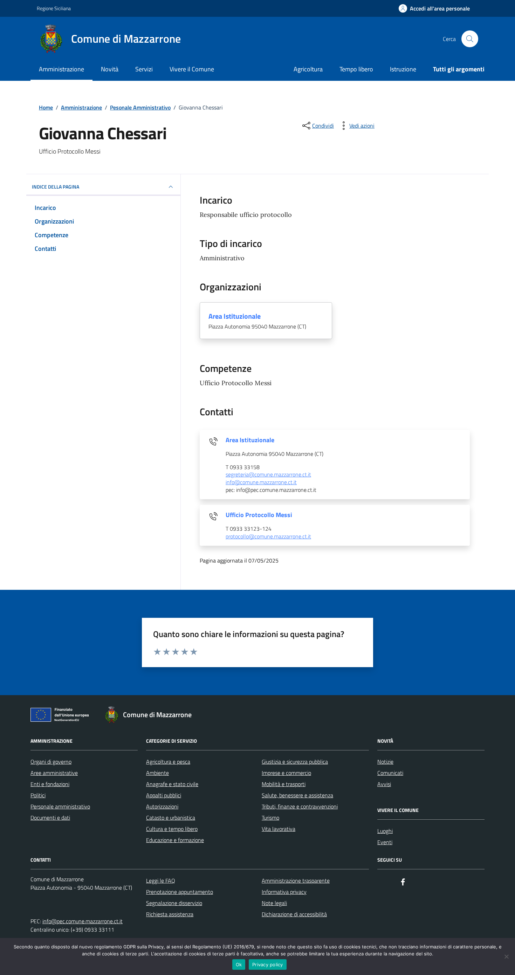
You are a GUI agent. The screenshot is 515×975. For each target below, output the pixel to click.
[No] (506, 956)
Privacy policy (267, 964)
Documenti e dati (50, 817)
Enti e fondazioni (49, 784)
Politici (38, 795)
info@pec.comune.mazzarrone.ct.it (82, 921)
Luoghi (385, 831)
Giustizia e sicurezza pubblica (295, 761)
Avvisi (384, 784)
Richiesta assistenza (169, 914)
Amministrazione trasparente (296, 880)
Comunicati (390, 773)
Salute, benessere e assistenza (297, 795)
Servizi (144, 69)
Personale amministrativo (60, 806)
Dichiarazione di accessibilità (294, 914)
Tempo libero (356, 69)
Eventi (384, 842)
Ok (239, 964)
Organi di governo (50, 761)
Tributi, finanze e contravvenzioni (300, 806)
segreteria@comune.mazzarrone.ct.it (268, 475)
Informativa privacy (284, 892)
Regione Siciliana (54, 8)
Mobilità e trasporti (283, 784)
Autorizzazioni (162, 806)
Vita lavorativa (278, 829)
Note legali (274, 903)
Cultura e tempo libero (172, 829)
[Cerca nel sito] (469, 38)
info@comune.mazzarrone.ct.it (261, 482)
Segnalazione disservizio (174, 903)
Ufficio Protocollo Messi (259, 515)
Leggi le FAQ (160, 880)
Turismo (270, 817)
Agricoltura (308, 69)
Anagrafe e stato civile (172, 784)
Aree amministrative (54, 773)
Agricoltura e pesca (168, 761)
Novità (109, 69)
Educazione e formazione (175, 840)
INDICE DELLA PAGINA (55, 186)
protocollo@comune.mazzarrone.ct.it (268, 537)
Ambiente (157, 773)
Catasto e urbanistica (170, 817)
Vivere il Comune (192, 69)
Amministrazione (61, 69)
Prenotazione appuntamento (179, 892)
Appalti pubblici (163, 795)
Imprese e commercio (286, 773)
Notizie (385, 761)
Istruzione (403, 69)
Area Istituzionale (234, 316)
